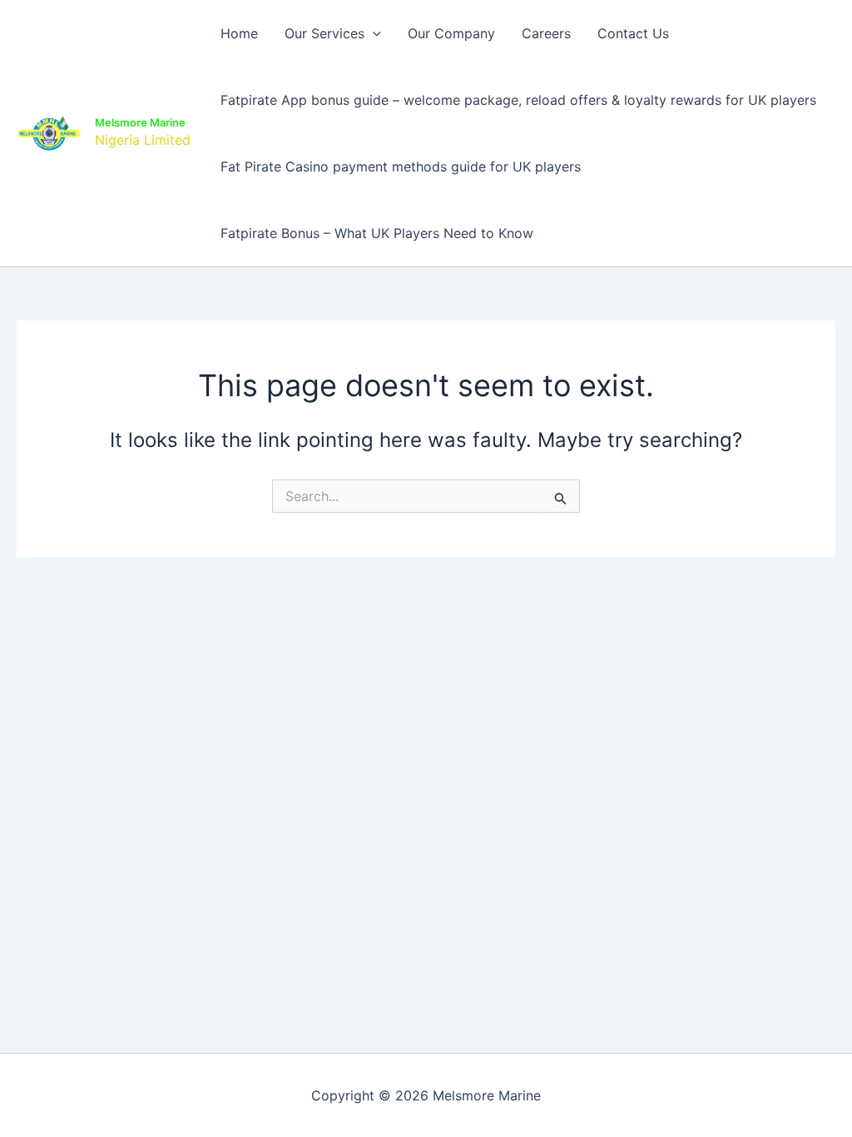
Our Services (324, 33)
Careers (546, 33)
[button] (372, 33)
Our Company (451, 33)
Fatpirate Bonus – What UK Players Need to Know (376, 233)
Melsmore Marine (140, 122)
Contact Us (633, 33)
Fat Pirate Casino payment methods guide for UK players (400, 166)
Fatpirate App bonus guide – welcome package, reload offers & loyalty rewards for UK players (518, 100)
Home (239, 33)
